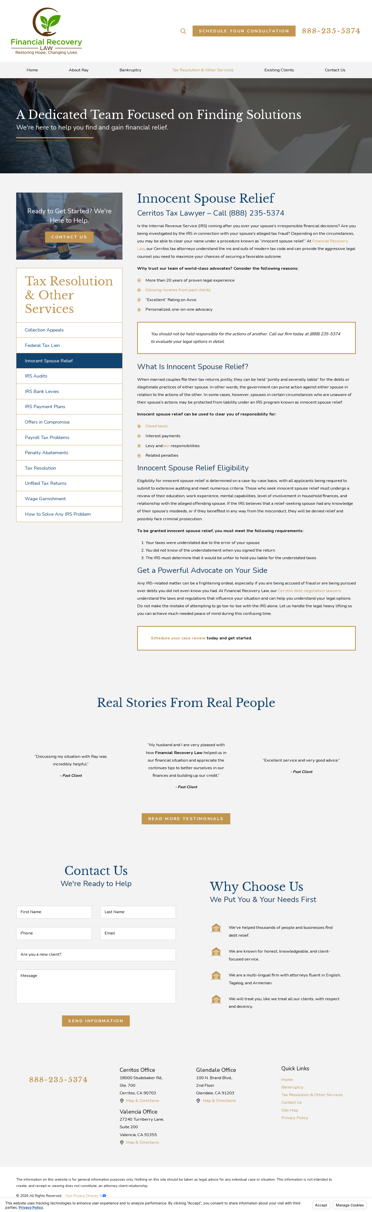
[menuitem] (32, 70)
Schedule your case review (178, 638)
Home (287, 1079)
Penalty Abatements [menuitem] (46, 452)
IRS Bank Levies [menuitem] (42, 391)
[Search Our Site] (183, 31)
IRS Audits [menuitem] (36, 376)
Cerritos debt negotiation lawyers (309, 591)
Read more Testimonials (186, 819)
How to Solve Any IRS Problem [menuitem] (58, 514)
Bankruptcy (292, 1087)
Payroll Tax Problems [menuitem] (47, 437)
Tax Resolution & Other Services (312, 1095)
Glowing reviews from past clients (178, 290)
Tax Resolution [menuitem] (40, 468)
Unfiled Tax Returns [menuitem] (46, 483)
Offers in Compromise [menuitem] (47, 422)
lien (166, 446)
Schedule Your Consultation (244, 31)
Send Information (95, 1021)
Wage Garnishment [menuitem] (45, 498)
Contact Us (69, 237)
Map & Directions (142, 1100)
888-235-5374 (331, 31)
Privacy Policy (294, 1118)
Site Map (289, 1110)
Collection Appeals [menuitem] (44, 330)
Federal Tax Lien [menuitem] (42, 345)
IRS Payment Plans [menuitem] (45, 406)
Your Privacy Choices (82, 1195)
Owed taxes (157, 426)
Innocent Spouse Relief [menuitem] (49, 361)
